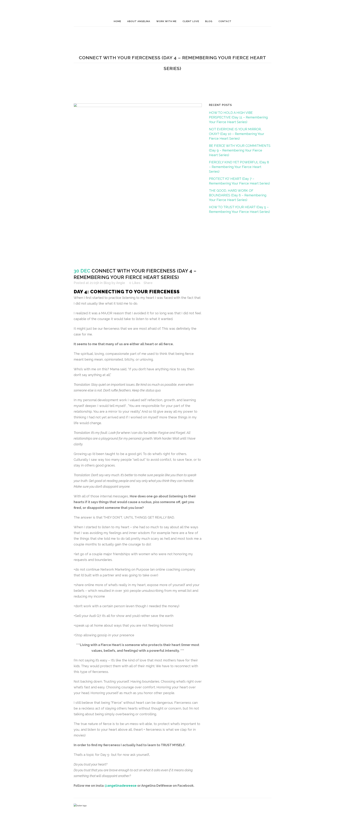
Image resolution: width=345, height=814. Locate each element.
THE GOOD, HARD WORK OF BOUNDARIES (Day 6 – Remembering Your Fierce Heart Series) (237, 195)
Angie (120, 283)
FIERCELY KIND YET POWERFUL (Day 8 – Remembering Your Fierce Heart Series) (239, 166)
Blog (107, 283)
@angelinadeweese (120, 785)
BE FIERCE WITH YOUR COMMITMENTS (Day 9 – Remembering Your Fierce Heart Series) (239, 150)
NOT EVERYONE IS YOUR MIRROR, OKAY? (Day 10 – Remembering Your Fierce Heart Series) (236, 133)
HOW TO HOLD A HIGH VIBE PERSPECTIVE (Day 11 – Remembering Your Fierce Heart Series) (238, 117)
